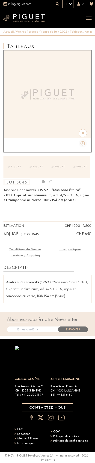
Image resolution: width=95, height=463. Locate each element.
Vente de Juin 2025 (53, 32)
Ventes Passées (27, 32)
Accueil (8, 32)
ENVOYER (73, 329)
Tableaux (76, 32)
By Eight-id (48, 460)
